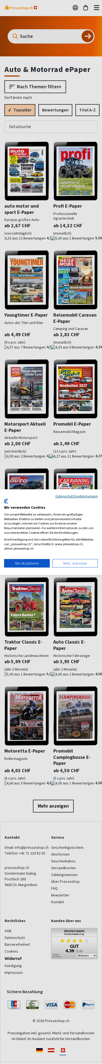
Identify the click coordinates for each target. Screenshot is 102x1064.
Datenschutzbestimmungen (76, 495)
